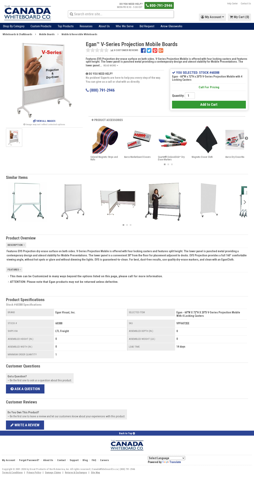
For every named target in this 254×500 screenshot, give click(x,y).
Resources (86, 26)
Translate (175, 462)
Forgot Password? (29, 460)
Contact (61, 460)
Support (74, 460)
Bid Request (147, 26)
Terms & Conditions (12, 472)
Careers (104, 460)
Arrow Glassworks (171, 26)
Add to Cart (208, 104)
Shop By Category (13, 26)
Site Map (95, 472)
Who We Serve (125, 26)
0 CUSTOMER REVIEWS (125, 50)
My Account (8, 460)
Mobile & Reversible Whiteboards (79, 34)
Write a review (26, 425)
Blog (85, 460)
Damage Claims (53, 472)
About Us (104, 26)
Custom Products (41, 26)
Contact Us (246, 3)
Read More (110, 65)
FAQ (94, 460)
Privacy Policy (34, 472)
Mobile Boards (47, 34)
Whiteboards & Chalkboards (17, 34)
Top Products (66, 26)
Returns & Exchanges (76, 472)
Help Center (232, 3)
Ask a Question (27, 389)
